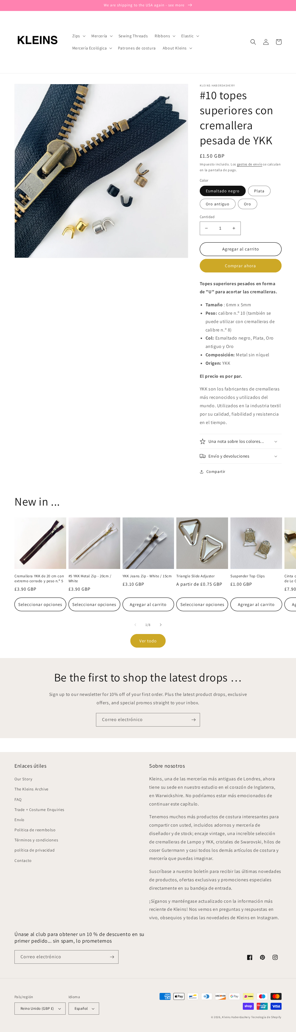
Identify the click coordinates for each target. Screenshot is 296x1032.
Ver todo (148, 641)
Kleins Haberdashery (236, 1017)
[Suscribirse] (193, 720)
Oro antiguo (218, 204)
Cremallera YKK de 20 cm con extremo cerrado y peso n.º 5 (39, 578)
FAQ (18, 799)
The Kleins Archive (31, 789)
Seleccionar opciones (40, 604)
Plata (259, 191)
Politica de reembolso (35, 829)
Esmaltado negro (223, 191)
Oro (247, 204)
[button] (78, 36)
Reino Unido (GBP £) (37, 1008)
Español (81, 1008)
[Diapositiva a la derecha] (160, 624)
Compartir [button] (215, 471)
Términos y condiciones (36, 840)
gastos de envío (249, 164)
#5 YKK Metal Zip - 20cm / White (90, 578)
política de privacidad (34, 850)
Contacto (23, 860)
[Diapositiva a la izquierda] (135, 624)
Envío (19, 819)
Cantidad (207, 216)
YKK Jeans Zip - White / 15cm (147, 576)
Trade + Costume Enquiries (39, 809)
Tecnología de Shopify (266, 1017)
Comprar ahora (240, 265)
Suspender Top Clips (247, 576)
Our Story (23, 779)
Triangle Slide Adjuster (195, 576)
